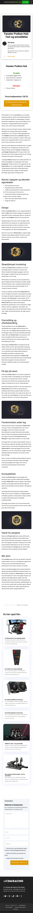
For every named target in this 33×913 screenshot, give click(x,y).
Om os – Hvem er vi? (11, 905)
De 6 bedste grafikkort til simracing (14, 699)
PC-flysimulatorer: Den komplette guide (15, 638)
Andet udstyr (11, 56)
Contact (15, 909)
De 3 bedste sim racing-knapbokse (13, 669)
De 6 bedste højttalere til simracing (14, 713)
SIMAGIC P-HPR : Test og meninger (14, 743)
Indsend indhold (19, 862)
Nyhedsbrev (22, 905)
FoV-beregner (9, 907)
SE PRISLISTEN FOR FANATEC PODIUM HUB (16, 103)
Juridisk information (20, 907)
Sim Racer (11, 42)
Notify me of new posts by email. (15, 858)
